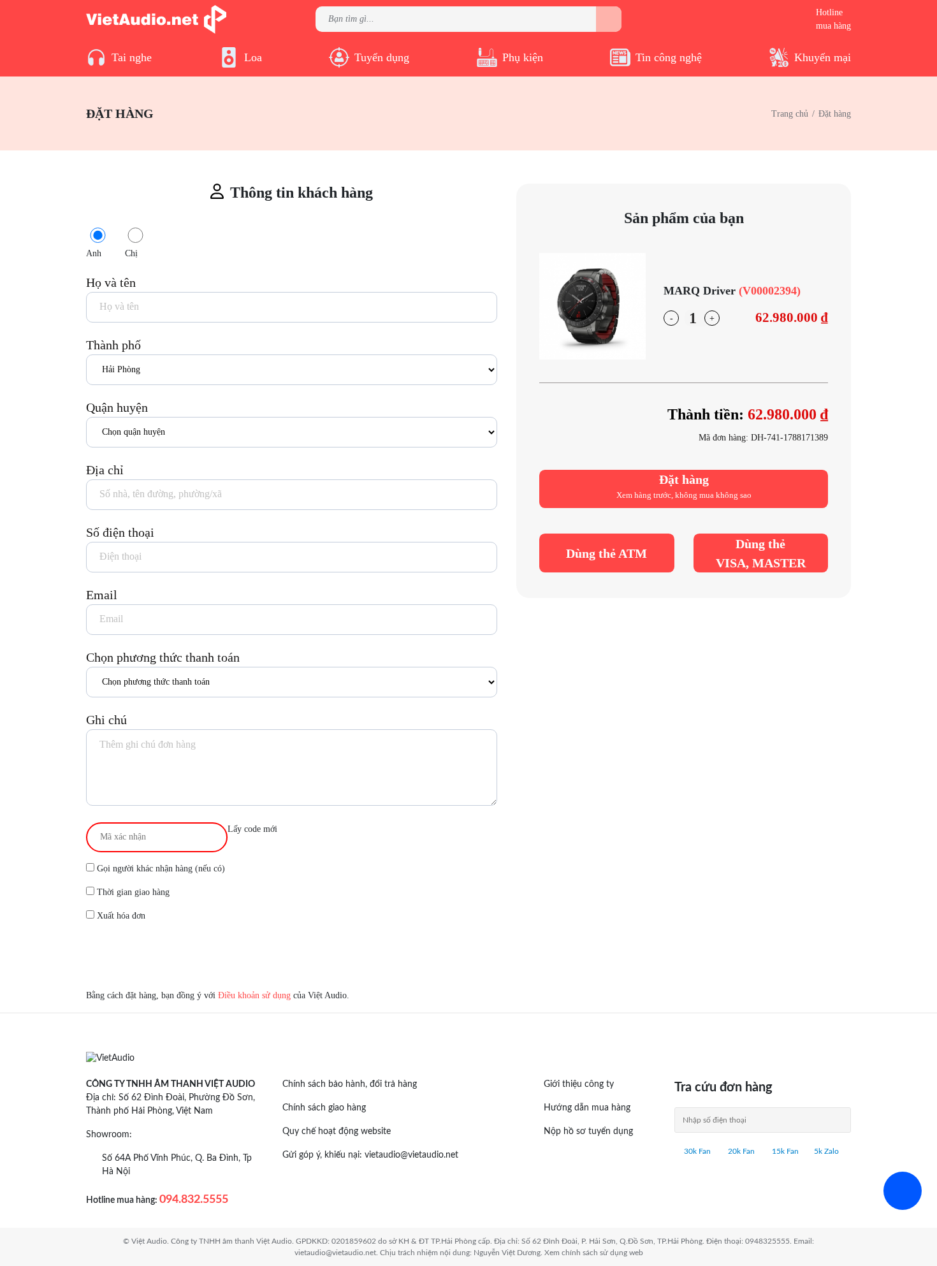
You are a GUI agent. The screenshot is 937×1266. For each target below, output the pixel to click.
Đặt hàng (684, 486)
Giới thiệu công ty (579, 1084)
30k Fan (696, 1151)
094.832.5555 (193, 1199)
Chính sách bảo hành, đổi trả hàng (349, 1084)
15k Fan (784, 1151)
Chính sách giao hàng (324, 1107)
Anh (93, 253)
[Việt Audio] (156, 18)
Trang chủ (789, 114)
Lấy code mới (252, 829)
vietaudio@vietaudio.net (411, 1155)
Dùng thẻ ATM (606, 553)
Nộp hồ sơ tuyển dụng (588, 1131)
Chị (131, 253)
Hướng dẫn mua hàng (587, 1107)
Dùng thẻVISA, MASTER (761, 553)
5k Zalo (826, 1151)
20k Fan (740, 1151)
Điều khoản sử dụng (254, 995)
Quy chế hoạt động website (336, 1131)
